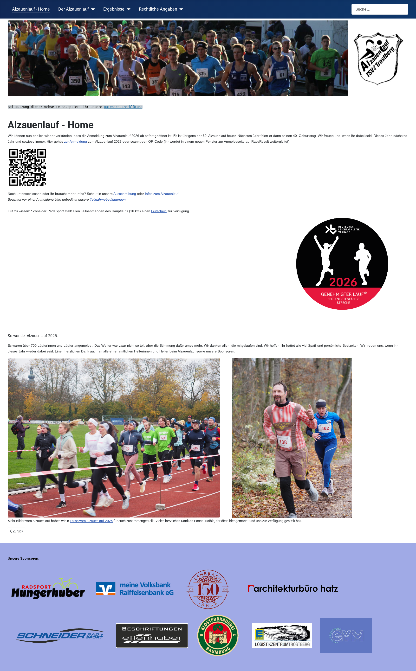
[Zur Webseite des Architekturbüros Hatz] (294, 588)
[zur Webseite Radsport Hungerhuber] (48, 588)
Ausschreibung (124, 194)
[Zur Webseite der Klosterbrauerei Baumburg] (218, 635)
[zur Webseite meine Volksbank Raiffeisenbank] (136, 588)
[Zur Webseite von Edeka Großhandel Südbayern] (282, 635)
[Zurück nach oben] (407, 662)
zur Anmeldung (75, 141)
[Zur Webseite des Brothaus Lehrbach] (208, 588)
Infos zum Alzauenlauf (161, 194)
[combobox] (379, 9)
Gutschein (159, 211)
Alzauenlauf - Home (31, 9)
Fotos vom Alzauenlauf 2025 (91, 521)
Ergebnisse (113, 9)
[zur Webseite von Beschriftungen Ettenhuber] (152, 635)
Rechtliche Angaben (158, 9)
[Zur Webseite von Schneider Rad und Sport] (60, 635)
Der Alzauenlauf (73, 9)
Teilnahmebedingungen (108, 199)
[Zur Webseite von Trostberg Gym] (346, 635)
